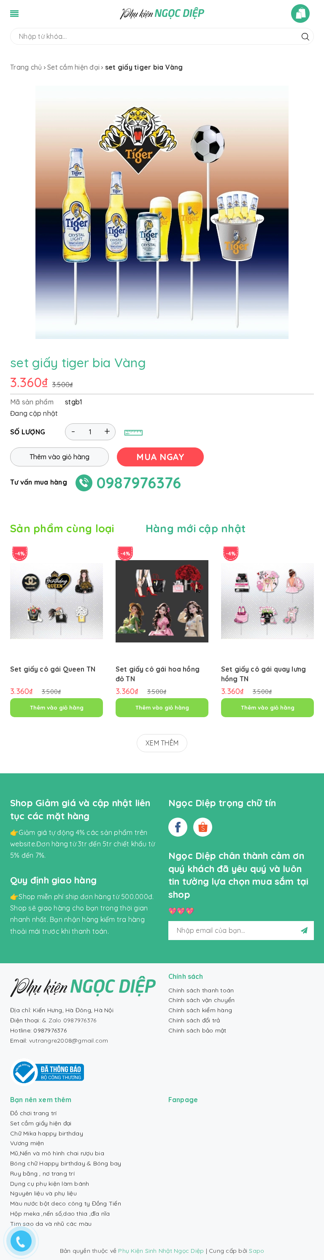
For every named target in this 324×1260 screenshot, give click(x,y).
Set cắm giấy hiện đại (40, 1123)
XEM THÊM (162, 743)
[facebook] (177, 827)
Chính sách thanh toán (201, 990)
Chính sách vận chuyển (201, 1000)
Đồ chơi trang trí (33, 1113)
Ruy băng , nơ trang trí (42, 1173)
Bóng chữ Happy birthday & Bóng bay (66, 1163)
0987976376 (139, 482)
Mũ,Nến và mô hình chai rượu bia (57, 1153)
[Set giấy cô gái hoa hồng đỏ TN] (162, 601)
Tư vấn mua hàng (38, 482)
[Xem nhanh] (56, 630)
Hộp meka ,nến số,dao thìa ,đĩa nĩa (60, 1213)
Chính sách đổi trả (194, 1020)
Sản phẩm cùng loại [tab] (62, 528)
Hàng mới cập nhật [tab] (196, 528)
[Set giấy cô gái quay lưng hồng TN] (267, 601)
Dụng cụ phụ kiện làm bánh (49, 1183)
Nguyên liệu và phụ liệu (43, 1193)
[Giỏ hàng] (302, 13)
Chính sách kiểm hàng (200, 1010)
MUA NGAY (160, 456)
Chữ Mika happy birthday (46, 1133)
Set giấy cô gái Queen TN (52, 669)
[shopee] (202, 827)
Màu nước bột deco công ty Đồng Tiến (65, 1203)
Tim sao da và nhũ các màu (51, 1223)
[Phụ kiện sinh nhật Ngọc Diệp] (162, 12)
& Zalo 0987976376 (69, 1020)
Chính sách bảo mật (197, 1030)
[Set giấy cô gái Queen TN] (56, 601)
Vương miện (27, 1143)
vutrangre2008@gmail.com (68, 1040)
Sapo (256, 1251)
